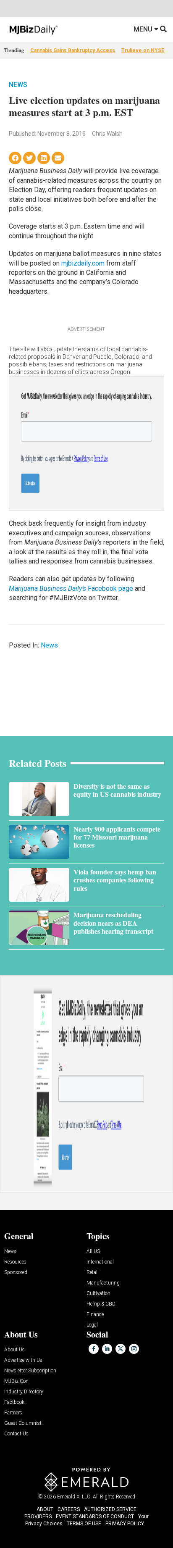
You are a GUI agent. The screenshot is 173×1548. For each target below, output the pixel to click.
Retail (92, 1272)
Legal (92, 1325)
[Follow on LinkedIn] (107, 1349)
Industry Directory (23, 1392)
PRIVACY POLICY (124, 1524)
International (100, 1262)
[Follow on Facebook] (94, 1349)
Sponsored (15, 1272)
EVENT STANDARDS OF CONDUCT (95, 1516)
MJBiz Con (16, 1381)
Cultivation (98, 1293)
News (18, 85)
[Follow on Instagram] (134, 1349)
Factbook (14, 1402)
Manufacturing (103, 1283)
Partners (13, 1413)
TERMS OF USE (84, 1524)
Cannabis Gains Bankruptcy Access (72, 50)
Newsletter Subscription (30, 1371)
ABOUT (45, 1509)
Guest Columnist (23, 1423)
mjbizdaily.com (83, 263)
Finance (95, 1314)
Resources (15, 1262)
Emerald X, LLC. (74, 1497)
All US (93, 1251)
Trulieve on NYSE (142, 50)
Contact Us (16, 1434)
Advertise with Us (23, 1360)
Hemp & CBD (100, 1304)
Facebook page (71, 588)
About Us (14, 1350)
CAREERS (69, 1509)
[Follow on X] (120, 1349)
